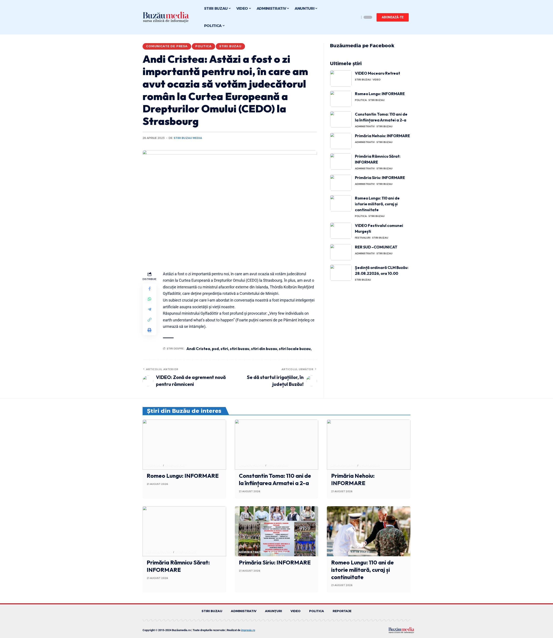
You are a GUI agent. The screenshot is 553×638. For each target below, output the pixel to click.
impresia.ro (248, 630)
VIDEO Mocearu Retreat (377, 73)
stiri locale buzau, (295, 348)
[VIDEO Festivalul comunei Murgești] (341, 231)
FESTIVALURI (362, 237)
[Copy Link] (149, 319)
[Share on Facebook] (149, 288)
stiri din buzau (264, 348)
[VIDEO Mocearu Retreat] (341, 78)
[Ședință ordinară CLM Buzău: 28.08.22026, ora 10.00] (341, 273)
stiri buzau (239, 348)
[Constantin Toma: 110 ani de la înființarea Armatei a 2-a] (341, 119)
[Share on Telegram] (149, 309)
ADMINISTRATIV (365, 126)
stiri (224, 348)
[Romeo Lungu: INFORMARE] (341, 99)
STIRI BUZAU (230, 46)
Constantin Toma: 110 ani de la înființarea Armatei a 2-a (275, 479)
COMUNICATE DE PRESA (167, 46)
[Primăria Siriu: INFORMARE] (341, 183)
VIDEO (377, 79)
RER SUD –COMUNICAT (376, 247)
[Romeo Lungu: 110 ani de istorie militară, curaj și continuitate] (341, 203)
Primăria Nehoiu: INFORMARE (382, 135)
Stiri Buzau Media (188, 138)
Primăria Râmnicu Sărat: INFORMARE (178, 566)
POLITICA (203, 46)
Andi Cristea (198, 348)
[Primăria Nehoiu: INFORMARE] (341, 141)
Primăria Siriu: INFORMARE (380, 177)
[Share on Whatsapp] (149, 299)
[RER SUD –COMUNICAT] (341, 252)
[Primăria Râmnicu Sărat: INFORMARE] (341, 161)
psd (215, 348)
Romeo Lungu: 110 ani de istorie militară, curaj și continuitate (377, 204)
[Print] (149, 330)
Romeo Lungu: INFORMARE (380, 93)
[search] (355, 17)
